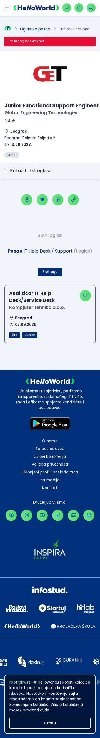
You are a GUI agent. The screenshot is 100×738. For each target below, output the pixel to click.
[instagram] (26, 515)
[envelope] (88, 515)
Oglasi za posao (35, 29)
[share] (73, 199)
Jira (15, 335)
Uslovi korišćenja (50, 456)
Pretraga (50, 272)
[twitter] (42, 199)
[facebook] (26, 199)
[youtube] (42, 515)
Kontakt (50, 488)
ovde (44, 710)
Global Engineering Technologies (41, 112)
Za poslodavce (50, 448)
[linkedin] (57, 199)
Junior (30, 335)
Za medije (50, 480)
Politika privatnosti (50, 464)
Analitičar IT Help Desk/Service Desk (32, 297)
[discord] (73, 515)
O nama (50, 441)
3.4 (7, 121)
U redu (50, 723)
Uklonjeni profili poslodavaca (50, 472)
